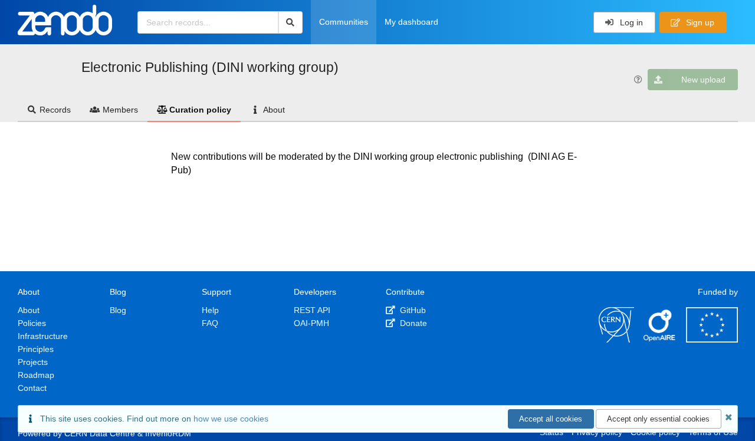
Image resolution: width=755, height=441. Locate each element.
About (274, 109)
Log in (630, 22)
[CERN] (616, 339)
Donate (412, 323)
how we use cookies (230, 418)
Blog (118, 310)
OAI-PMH (311, 323)
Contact (32, 388)
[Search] (290, 22)
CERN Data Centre (99, 433)
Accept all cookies (550, 418)
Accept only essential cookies (658, 418)
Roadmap (36, 375)
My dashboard (411, 22)
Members (120, 109)
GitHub (412, 310)
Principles (36, 349)
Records (55, 109)
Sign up (699, 22)
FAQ (210, 323)
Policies (32, 323)
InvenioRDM (168, 433)
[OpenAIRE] (660, 339)
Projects (33, 362)
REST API (312, 310)
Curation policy (200, 109)
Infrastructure (43, 336)
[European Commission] (712, 339)
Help (210, 310)
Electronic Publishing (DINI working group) (210, 67)
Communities (343, 22)
